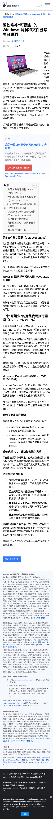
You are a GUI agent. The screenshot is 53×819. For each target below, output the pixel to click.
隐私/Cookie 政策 (17, 741)
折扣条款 (18, 645)
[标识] (11, 5)
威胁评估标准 (11, 762)
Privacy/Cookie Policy (13, 176)
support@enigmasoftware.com (14, 703)
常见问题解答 (41, 618)
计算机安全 (7, 14)
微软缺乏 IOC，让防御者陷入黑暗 (21, 225)
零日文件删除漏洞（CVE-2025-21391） (20, 191)
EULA (39, 174)
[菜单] (47, 5)
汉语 (42, 5)
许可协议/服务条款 (38, 642)
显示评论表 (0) (11, 559)
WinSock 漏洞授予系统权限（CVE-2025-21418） (21, 199)
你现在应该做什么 (16, 230)
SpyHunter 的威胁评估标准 (33, 774)
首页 (5, 774)
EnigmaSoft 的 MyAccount (13, 705)
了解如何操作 (11, 647)
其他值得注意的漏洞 (17, 219)
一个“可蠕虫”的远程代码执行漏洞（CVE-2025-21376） (20, 206)
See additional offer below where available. (21, 174)
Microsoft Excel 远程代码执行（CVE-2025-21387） (21, 213)
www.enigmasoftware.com (23, 680)
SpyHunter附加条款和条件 (13, 777)
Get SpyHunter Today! (18, 168)
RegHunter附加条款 (34, 777)
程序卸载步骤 (14, 774)
